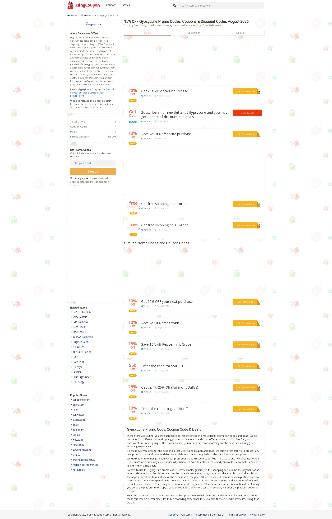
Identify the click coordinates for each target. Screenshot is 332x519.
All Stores (86, 15)
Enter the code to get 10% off (164, 409)
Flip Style (77, 367)
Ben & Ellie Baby (82, 312)
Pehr (75, 409)
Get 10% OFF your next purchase (167, 301)
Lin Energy (78, 382)
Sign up (93, 171)
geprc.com (78, 404)
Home (73, 15)
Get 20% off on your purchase (164, 91)
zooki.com (78, 429)
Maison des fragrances (85, 464)
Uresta (76, 434)
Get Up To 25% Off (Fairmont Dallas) (169, 387)
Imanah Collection (83, 337)
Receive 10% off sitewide (160, 323)
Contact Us (218, 514)
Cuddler (77, 372)
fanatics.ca (79, 444)
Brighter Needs (81, 342)
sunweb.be (79, 414)
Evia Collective (81, 322)
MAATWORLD (81, 332)
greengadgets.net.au (84, 459)
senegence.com (81, 399)
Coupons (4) (194, 32)
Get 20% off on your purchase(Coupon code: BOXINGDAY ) (92, 92)
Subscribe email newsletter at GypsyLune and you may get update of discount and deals (184, 114)
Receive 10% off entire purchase (166, 134)
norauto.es (79, 469)
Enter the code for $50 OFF (162, 366)
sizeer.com (79, 419)
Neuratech (78, 347)
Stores (126, 5)
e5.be (76, 424)
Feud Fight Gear (81, 377)
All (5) (147, 32)
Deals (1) (241, 32)
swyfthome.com (82, 449)
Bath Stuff (78, 362)
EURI (75, 357)
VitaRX (76, 454)
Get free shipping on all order (164, 204)
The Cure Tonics (82, 352)
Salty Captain (80, 317)
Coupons (111, 5)
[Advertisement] (194, 61)
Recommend (202, 514)
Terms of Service (237, 514)
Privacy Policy (257, 514)
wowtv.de (78, 439)
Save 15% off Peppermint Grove (166, 344)
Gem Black (79, 327)
